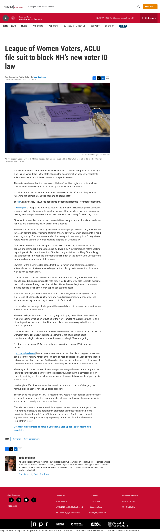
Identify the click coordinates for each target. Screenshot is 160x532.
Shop (123, 26)
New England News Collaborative (26, 439)
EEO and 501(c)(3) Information (68, 513)
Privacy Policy (61, 501)
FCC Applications (95, 507)
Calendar (69, 26)
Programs (38, 26)
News (13, 26)
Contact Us (60, 496)
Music (24, 26)
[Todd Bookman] (10, 463)
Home (5, 26)
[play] (6, 18)
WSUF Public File (128, 501)
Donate (151, 6)
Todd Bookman (39, 77)
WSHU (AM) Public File (97, 513)
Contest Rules (94, 501)
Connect (109, 26)
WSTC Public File (128, 507)
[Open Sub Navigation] (18, 26)
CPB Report (93, 496)
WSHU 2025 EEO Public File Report (69, 507)
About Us (81, 26)
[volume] (13, 18)
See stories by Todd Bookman (34, 474)
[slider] (17, 18)
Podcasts (54, 26)
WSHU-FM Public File (130, 496)
